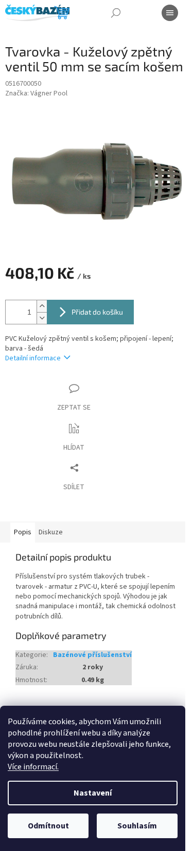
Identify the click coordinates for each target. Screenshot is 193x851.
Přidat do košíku (97, 311)
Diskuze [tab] (51, 532)
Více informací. (33, 766)
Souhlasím (137, 825)
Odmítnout (48, 825)
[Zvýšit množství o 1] (42, 306)
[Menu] (170, 13)
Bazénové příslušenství (92, 655)
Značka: (36, 94)
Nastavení (93, 793)
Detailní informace (33, 358)
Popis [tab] (22, 532)
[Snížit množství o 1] (42, 318)
